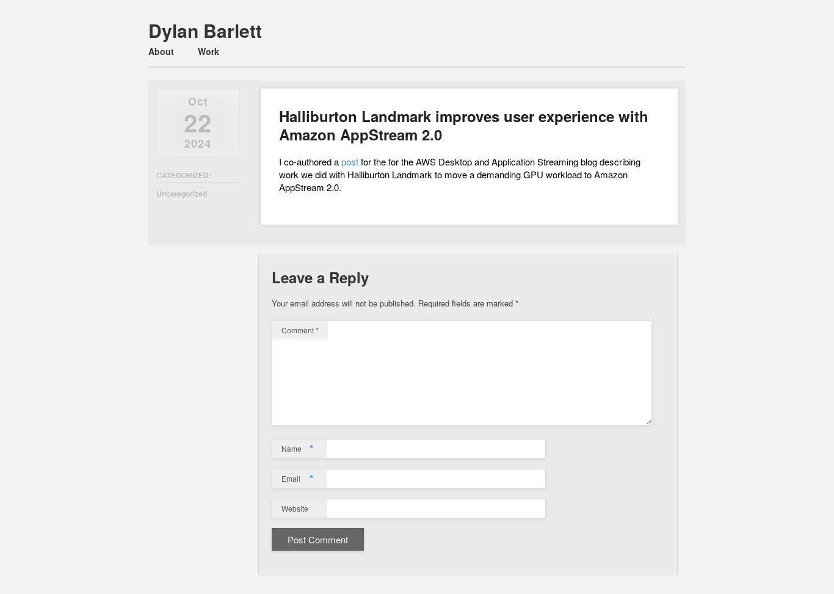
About (161, 51)
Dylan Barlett (205, 30)
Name (297, 448)
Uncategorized (181, 193)
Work (208, 51)
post (349, 161)
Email (297, 478)
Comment (300, 330)
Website (294, 508)
